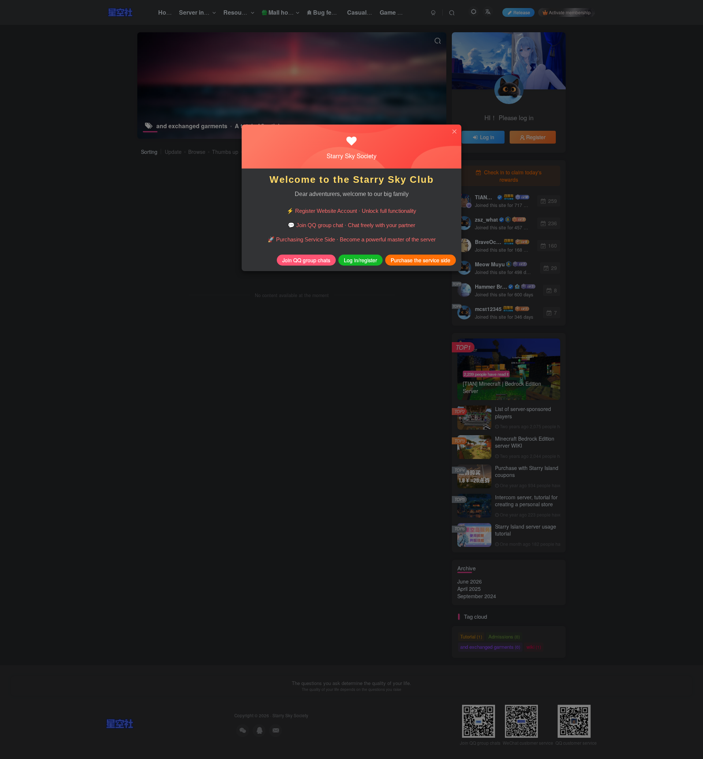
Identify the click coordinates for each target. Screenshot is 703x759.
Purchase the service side (420, 260)
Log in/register (360, 260)
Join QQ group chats (306, 260)
